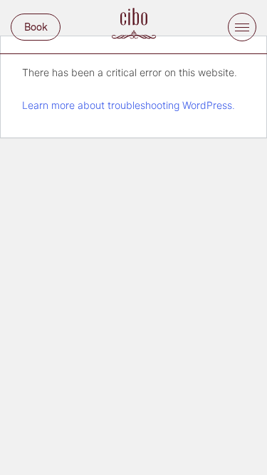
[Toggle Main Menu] (242, 27)
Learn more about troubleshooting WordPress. (128, 105)
